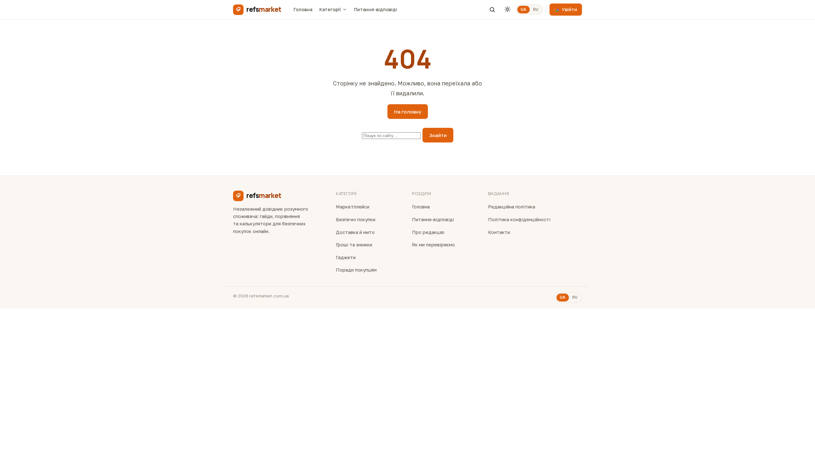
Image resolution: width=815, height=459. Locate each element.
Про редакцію (428, 232)
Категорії (330, 9)
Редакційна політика (511, 206)
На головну (407, 111)
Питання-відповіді (375, 9)
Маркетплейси (352, 206)
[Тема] (507, 9)
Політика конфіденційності (519, 219)
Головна (303, 9)
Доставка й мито (355, 232)
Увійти (569, 9)
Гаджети (346, 257)
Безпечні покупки (355, 219)
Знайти (438, 135)
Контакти (499, 232)
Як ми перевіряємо (433, 244)
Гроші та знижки (354, 244)
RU (536, 9)
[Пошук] (492, 9)
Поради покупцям (356, 270)
